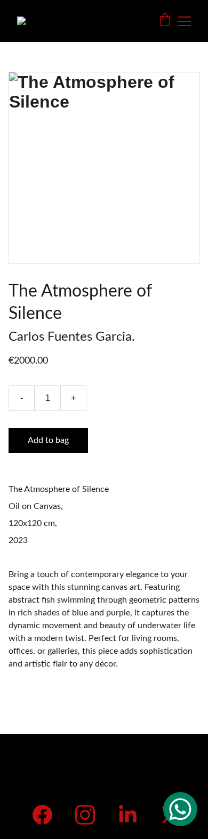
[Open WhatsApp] (180, 809)
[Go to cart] (165, 21)
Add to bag (48, 440)
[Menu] (184, 21)
